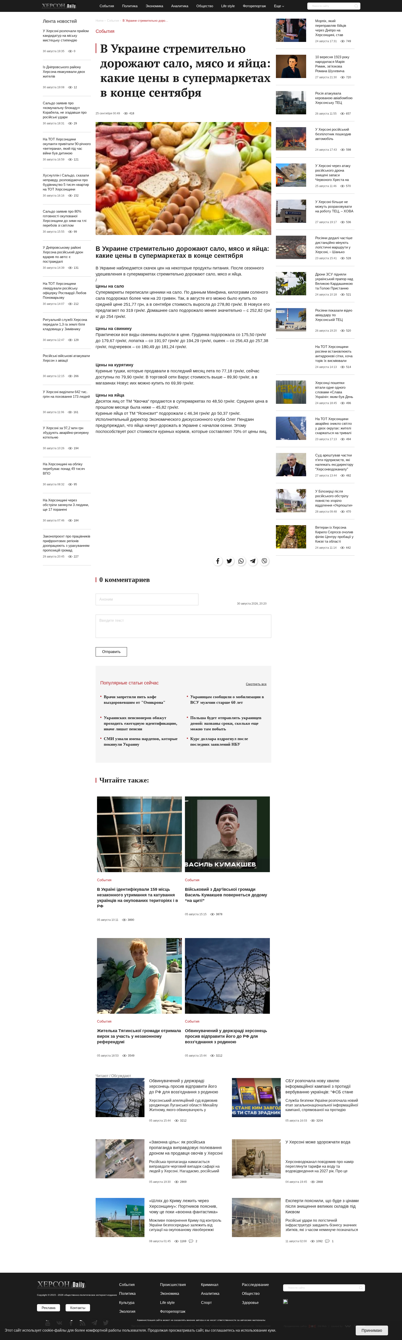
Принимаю (372, 1330)
